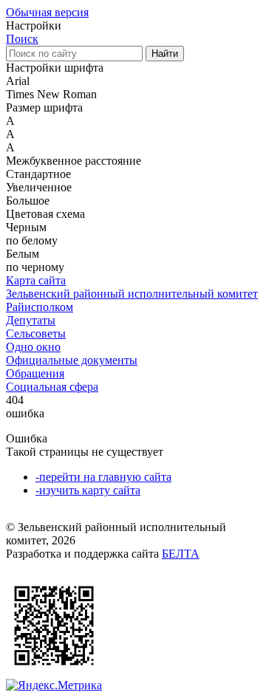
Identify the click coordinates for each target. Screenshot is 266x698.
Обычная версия (47, 12)
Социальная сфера (52, 386)
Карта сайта (36, 280)
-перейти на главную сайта (103, 477)
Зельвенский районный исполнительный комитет (132, 293)
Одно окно (33, 347)
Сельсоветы (36, 333)
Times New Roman (51, 94)
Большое (28, 200)
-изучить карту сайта (87, 490)
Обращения (35, 373)
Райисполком (39, 307)
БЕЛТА (181, 553)
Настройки (33, 25)
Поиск (22, 38)
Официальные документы (71, 360)
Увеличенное (39, 187)
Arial (18, 81)
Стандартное (38, 174)
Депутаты (30, 320)
